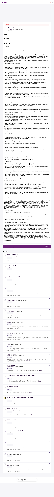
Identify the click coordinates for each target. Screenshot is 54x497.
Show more (35, 260)
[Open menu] (52, 2)
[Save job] (49, 254)
